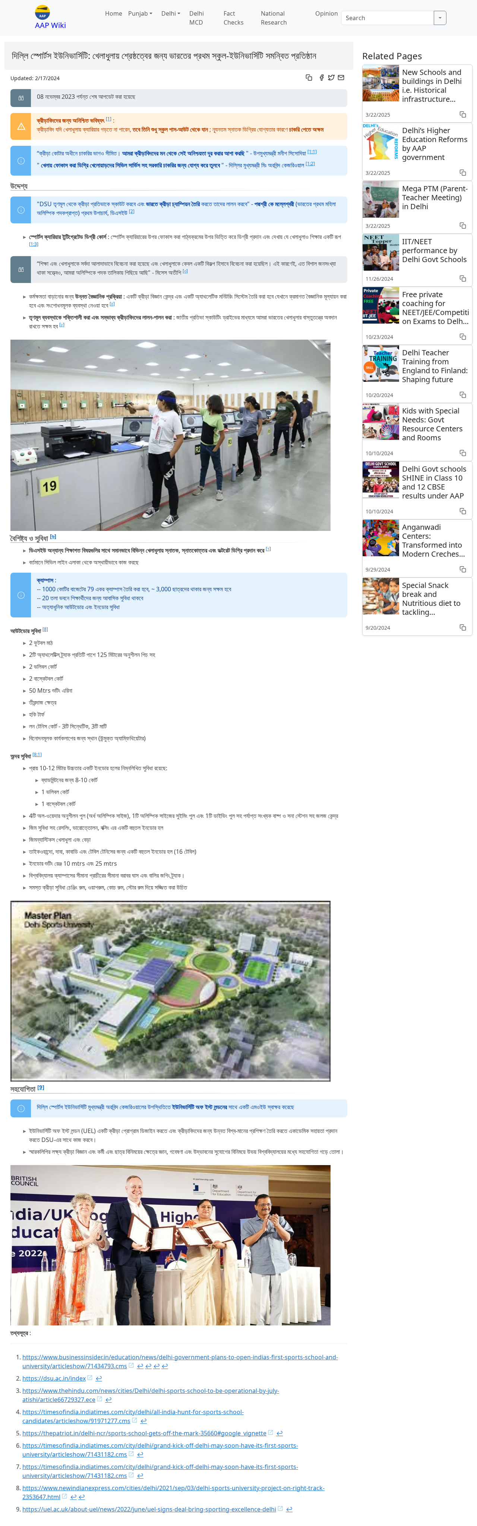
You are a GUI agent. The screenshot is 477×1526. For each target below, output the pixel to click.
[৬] (53, 535)
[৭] (268, 548)
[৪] (112, 304)
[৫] (61, 324)
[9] (40, 1087)
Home (113, 13)
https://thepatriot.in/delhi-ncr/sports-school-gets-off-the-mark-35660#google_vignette (144, 1433)
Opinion (326, 13)
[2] (132, 211)
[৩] (185, 271)
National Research (274, 17)
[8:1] (37, 754)
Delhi (168, 13)
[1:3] (33, 244)
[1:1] (312, 151)
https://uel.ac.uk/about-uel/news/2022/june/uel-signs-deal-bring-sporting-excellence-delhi (149, 1509)
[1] (108, 119)
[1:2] (310, 163)
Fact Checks (234, 17)
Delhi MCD (196, 17)
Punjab (138, 13)
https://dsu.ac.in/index (54, 1378)
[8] (45, 629)
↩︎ (140, 1366)
